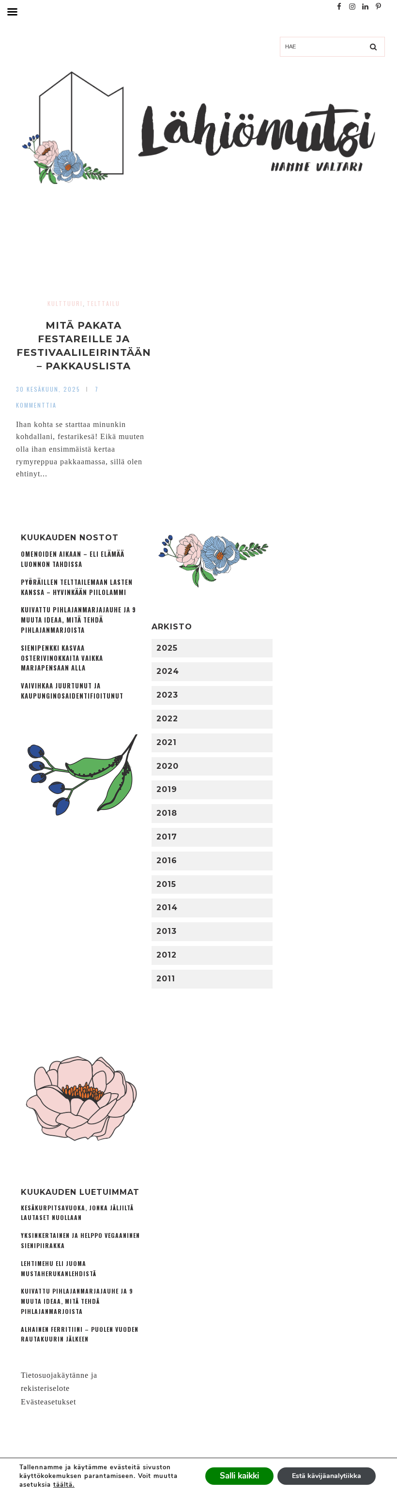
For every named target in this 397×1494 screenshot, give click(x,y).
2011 (165, 978)
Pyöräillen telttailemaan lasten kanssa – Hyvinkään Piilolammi (77, 587)
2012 (166, 955)
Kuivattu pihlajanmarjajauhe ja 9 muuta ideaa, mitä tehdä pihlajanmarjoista (78, 620)
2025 (167, 648)
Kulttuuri (65, 303)
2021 (166, 742)
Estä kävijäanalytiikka (326, 1475)
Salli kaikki (239, 1475)
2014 (167, 907)
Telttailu (103, 303)
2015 (166, 884)
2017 (166, 836)
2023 (167, 695)
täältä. (64, 1484)
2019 (166, 789)
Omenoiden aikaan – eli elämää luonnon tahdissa (72, 559)
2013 (166, 931)
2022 (167, 718)
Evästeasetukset (48, 1402)
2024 (167, 671)
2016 (166, 860)
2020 (167, 766)
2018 (166, 813)
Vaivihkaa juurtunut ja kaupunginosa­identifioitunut (72, 691)
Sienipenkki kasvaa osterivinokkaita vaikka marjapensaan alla (62, 658)
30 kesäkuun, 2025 (48, 389)
